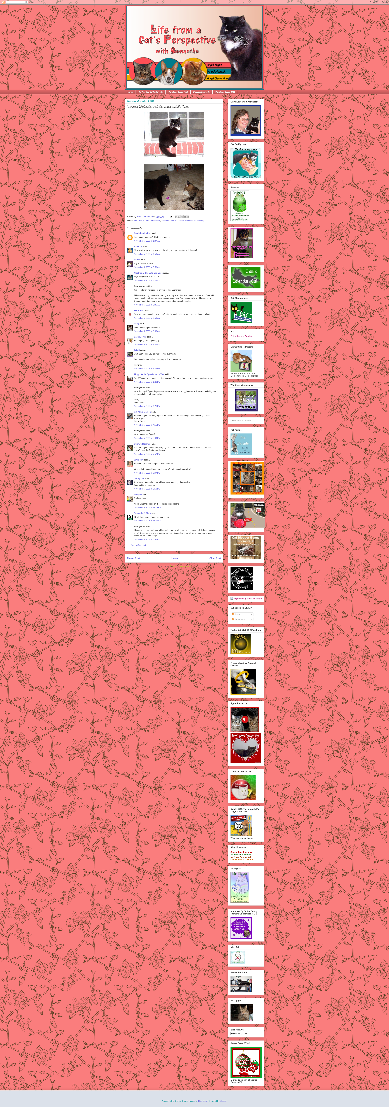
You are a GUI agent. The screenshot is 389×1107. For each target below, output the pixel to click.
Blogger (223, 1101)
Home (130, 92)
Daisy (136, 323)
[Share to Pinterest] (187, 216)
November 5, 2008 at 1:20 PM (147, 382)
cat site (236, 420)
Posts (237, 614)
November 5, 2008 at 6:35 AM (147, 305)
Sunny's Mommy (142, 444)
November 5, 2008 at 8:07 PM (147, 473)
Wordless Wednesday (194, 221)
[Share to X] (182, 216)
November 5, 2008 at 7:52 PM (147, 454)
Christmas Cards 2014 (225, 92)
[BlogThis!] (179, 216)
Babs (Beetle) (140, 337)
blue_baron (203, 1101)
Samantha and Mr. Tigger (173, 221)
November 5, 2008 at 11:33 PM (147, 521)
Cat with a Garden (142, 412)
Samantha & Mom (142, 513)
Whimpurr (138, 460)
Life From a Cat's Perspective (147, 221)
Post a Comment (138, 545)
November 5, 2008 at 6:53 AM (147, 318)
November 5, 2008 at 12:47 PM (147, 369)
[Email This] (176, 216)
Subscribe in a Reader (241, 336)
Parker (137, 260)
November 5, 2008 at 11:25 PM (147, 507)
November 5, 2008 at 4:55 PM (147, 425)
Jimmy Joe (139, 478)
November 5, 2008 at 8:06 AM (147, 331)
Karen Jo (138, 246)
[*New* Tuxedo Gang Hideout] (242, 589)
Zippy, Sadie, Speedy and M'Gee (149, 374)
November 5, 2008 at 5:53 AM (147, 267)
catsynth (138, 494)
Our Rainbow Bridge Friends (150, 92)
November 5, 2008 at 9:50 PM (147, 489)
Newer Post (133, 558)
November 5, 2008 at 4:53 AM (147, 254)
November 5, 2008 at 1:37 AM (147, 241)
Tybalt (137, 350)
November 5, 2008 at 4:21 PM (147, 406)
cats (243, 420)
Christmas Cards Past (178, 92)
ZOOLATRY (139, 310)
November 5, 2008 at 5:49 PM (147, 438)
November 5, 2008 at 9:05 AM (147, 344)
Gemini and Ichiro (142, 233)
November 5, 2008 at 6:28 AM (147, 280)
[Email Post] (171, 216)
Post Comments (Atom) (180, 566)
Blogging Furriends (201, 92)
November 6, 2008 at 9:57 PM (147, 539)
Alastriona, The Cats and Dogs (148, 273)
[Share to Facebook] (184, 216)
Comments (239, 619)
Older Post (215, 558)
